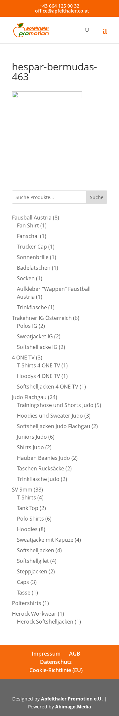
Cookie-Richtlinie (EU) (56, 670)
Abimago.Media (73, 706)
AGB (74, 653)
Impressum (46, 653)
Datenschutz (56, 661)
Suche (96, 197)
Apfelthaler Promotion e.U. (72, 699)
